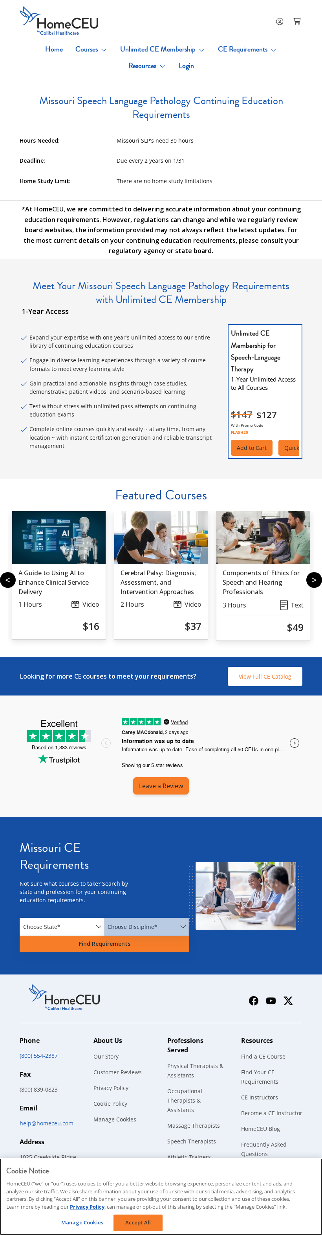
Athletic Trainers (189, 1157)
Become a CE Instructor (271, 1113)
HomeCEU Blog (260, 1128)
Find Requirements (104, 943)
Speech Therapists (191, 1141)
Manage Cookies (114, 1119)
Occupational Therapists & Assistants (184, 1100)
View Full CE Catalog (265, 676)
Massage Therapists (193, 1125)
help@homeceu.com (46, 1123)
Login (186, 66)
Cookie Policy (110, 1103)
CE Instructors (259, 1097)
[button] (297, 20)
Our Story (106, 1056)
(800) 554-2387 (39, 1055)
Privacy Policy (110, 1088)
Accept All (138, 1222)
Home (54, 49)
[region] (161, 1196)
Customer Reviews (117, 1072)
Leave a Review (161, 786)
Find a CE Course (263, 1056)
